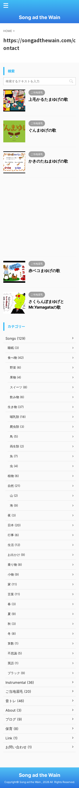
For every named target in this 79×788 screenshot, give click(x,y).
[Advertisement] (39, 218)
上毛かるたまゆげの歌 (48, 99)
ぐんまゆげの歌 (42, 130)
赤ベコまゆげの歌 (44, 270)
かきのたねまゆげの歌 (48, 161)
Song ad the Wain (39, 17)
